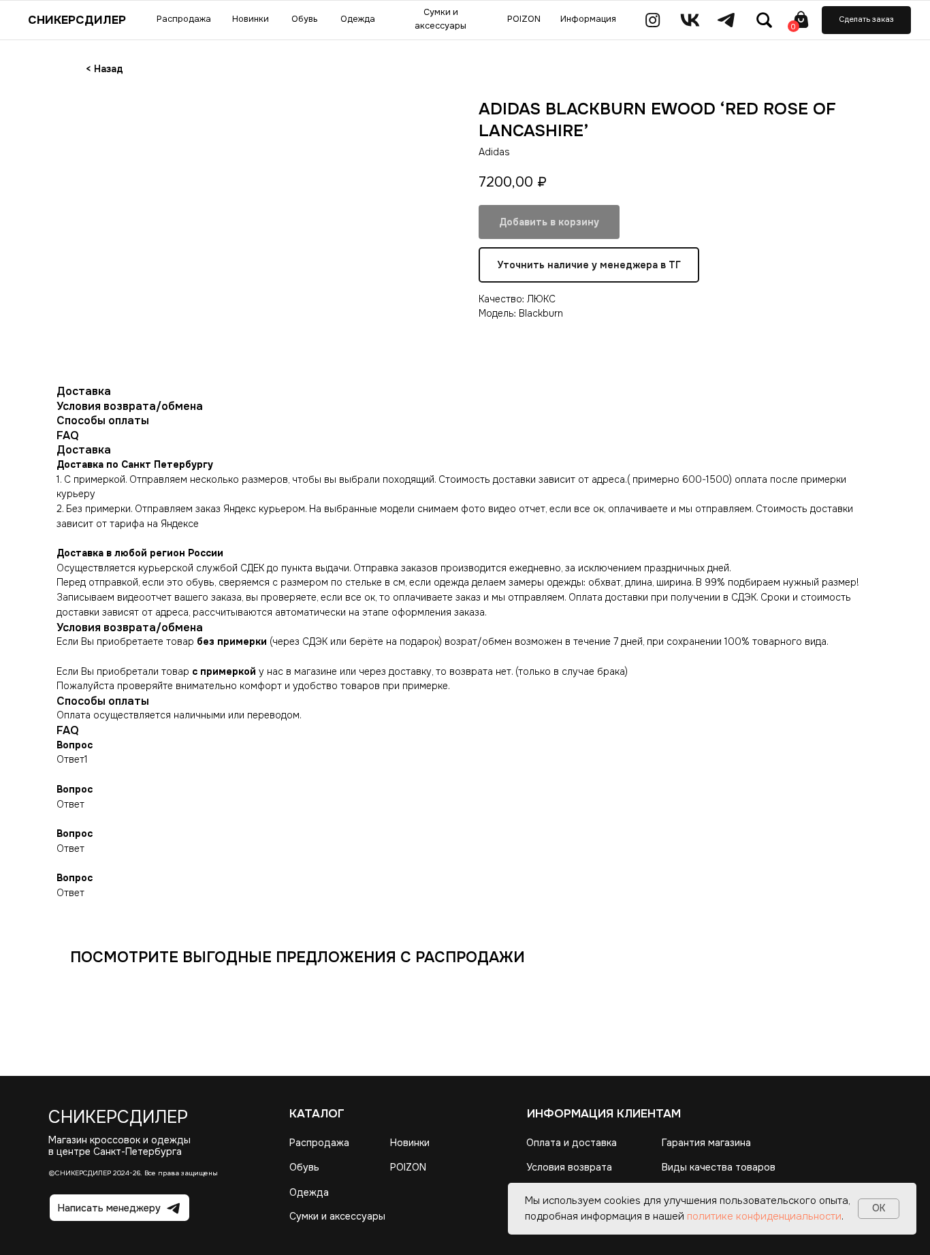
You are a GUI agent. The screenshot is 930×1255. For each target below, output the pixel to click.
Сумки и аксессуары (337, 1216)
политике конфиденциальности (764, 1216)
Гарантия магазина (706, 1143)
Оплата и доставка (571, 1143)
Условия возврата (569, 1167)
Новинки (410, 1143)
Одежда (309, 1192)
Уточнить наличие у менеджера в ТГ (589, 265)
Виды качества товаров (718, 1167)
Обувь (304, 1167)
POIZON (408, 1167)
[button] (866, 20)
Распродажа (319, 1143)
